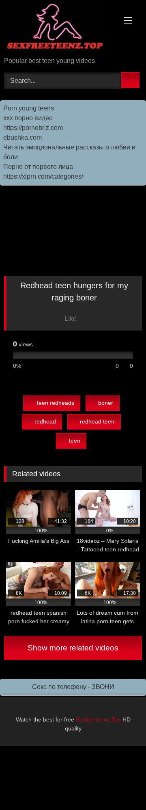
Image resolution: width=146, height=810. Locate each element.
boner (105, 403)
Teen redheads (55, 403)
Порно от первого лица (38, 166)
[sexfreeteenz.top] (60, 29)
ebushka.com (22, 137)
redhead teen (97, 421)
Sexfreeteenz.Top (98, 719)
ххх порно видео (28, 117)
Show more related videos (73, 648)
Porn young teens (28, 108)
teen (74, 440)
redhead (45, 421)
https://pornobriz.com (33, 127)
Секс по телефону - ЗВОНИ (73, 686)
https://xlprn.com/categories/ (43, 176)
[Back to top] (122, 786)
